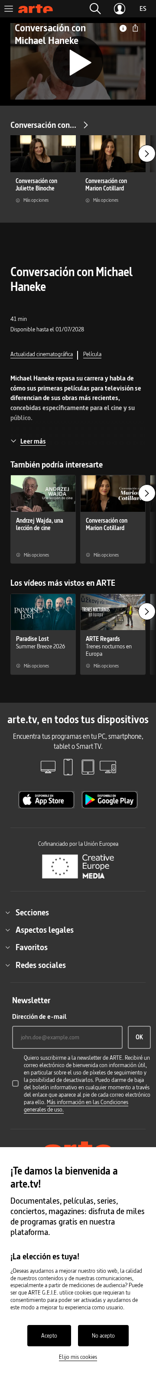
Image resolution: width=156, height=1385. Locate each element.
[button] (95, 9)
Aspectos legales (45, 929)
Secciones (32, 912)
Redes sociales (41, 965)
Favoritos (32, 947)
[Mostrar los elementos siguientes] (147, 153)
